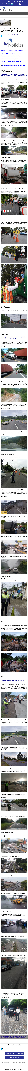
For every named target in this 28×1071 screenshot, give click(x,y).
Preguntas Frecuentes (19, 1062)
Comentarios (5, 35)
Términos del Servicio (10, 1065)
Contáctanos (6, 1062)
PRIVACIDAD (21, 1065)
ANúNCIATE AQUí (14, 1067)
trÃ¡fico (3, 19)
